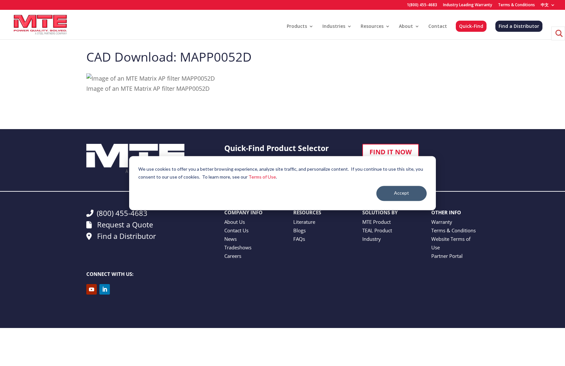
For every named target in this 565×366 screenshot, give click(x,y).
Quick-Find (471, 26)
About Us (234, 222)
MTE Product (376, 222)
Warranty (441, 222)
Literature (304, 222)
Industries (333, 26)
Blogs (299, 230)
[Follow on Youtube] (91, 289)
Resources (372, 26)
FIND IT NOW (390, 151)
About (406, 26)
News (230, 239)
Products (297, 26)
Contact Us (236, 230)
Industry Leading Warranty (467, 5)
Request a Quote (124, 224)
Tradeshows (237, 247)
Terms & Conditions (516, 5)
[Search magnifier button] (558, 33)
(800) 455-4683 (122, 213)
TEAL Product (377, 230)
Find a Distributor (519, 26)
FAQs (299, 239)
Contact (437, 26)
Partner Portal (447, 256)
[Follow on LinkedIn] (104, 289)
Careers (232, 256)
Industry (371, 239)
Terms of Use (262, 177)
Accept (401, 193)
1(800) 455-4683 (422, 5)
